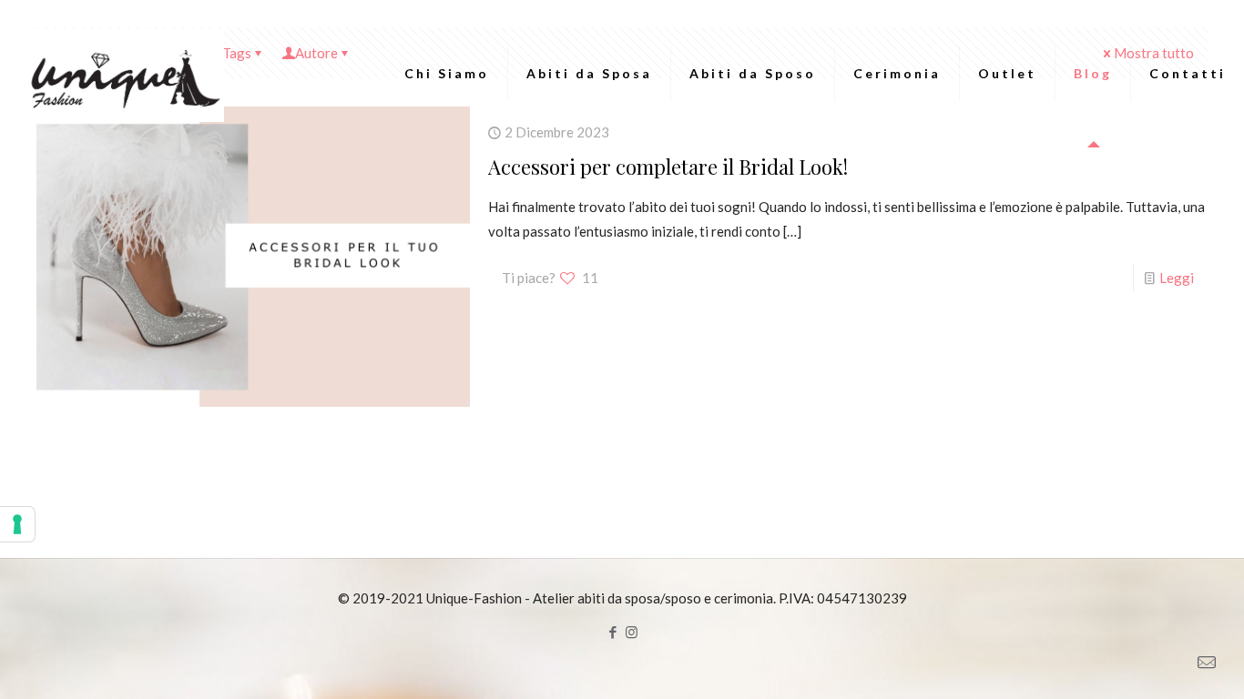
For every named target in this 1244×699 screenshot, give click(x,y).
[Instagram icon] (631, 631)
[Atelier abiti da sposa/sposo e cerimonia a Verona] (121, 73)
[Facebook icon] (612, 631)
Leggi (1176, 277)
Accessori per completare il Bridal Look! (668, 166)
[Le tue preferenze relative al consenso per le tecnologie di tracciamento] (17, 524)
